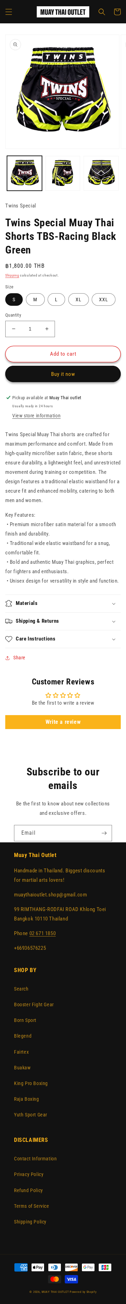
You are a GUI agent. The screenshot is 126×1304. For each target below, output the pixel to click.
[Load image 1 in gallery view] (24, 173)
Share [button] (19, 657)
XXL (103, 299)
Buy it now (63, 374)
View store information (36, 415)
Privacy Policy (28, 1174)
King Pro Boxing (31, 1083)
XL (79, 299)
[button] (8, 12)
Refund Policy (28, 1190)
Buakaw (22, 1067)
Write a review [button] (63, 722)
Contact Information (35, 1158)
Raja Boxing (26, 1099)
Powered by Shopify (83, 1292)
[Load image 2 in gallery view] (63, 173)
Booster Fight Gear (34, 1004)
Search (21, 989)
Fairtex (21, 1052)
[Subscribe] (104, 833)
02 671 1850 (42, 933)
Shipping (12, 275)
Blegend (22, 1036)
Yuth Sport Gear (30, 1114)
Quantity (13, 315)
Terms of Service (31, 1206)
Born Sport (25, 1020)
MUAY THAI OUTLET (55, 1292)
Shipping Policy (30, 1222)
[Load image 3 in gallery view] (101, 173)
